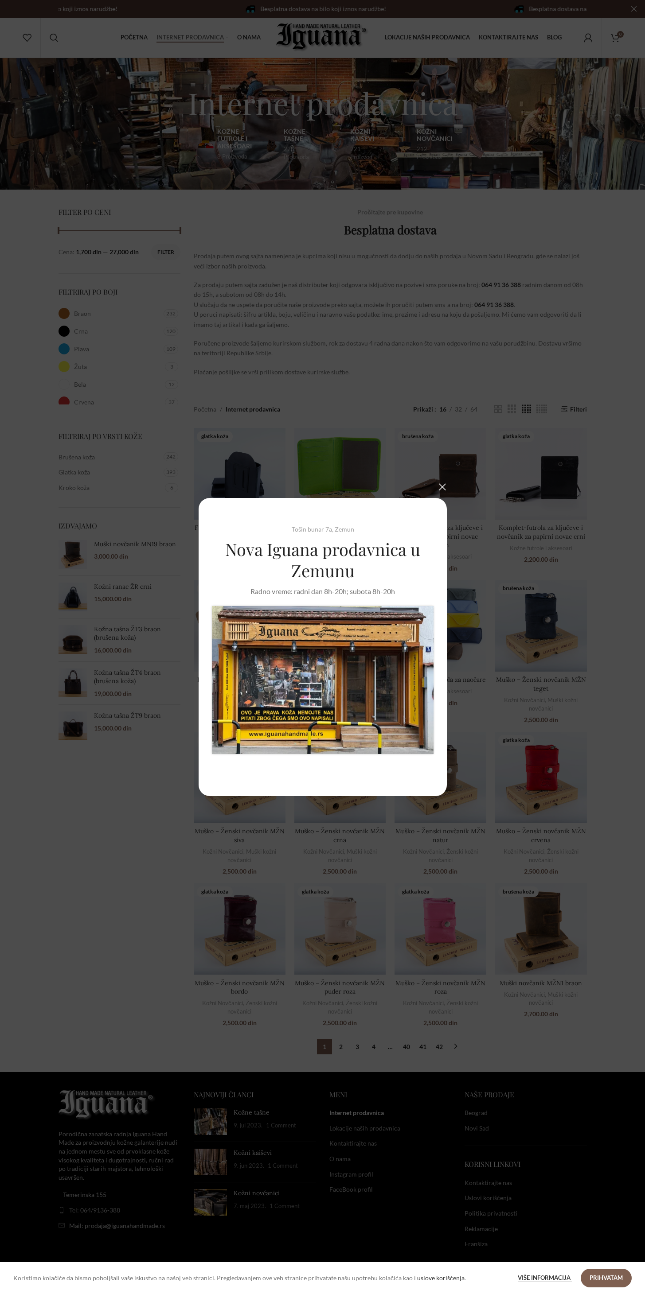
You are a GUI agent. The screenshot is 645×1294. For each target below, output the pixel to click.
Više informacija (545, 1277)
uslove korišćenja (441, 1278)
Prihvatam (606, 1277)
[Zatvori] (442, 487)
